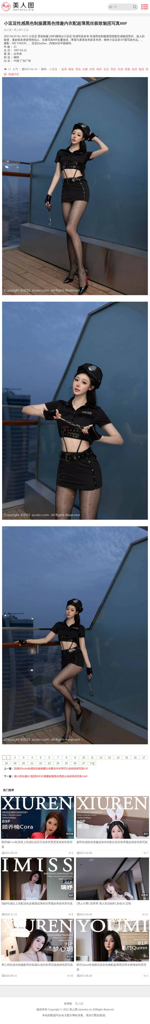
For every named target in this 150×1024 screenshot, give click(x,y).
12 (100, 757)
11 (92, 757)
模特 (99, 69)
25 (66, 763)
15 (126, 757)
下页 (92, 763)
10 (83, 757)
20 (23, 763)
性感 (120, 69)
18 (6, 763)
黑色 (78, 69)
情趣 (127, 69)
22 (40, 763)
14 (118, 757)
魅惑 (141, 69)
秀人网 (18, 29)
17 (143, 757)
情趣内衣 (13, 74)
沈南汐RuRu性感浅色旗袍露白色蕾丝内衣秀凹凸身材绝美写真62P (51, 768)
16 (135, 757)
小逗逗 (53, 69)
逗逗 (106, 69)
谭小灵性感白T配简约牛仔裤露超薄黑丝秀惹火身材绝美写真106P (51, 776)
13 (109, 757)
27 (83, 763)
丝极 (85, 69)
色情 (134, 69)
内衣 (92, 69)
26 (75, 763)
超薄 (64, 69)
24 (57, 763)
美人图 (8, 29)
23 (49, 763)
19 (14, 763)
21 (32, 763)
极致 (71, 69)
